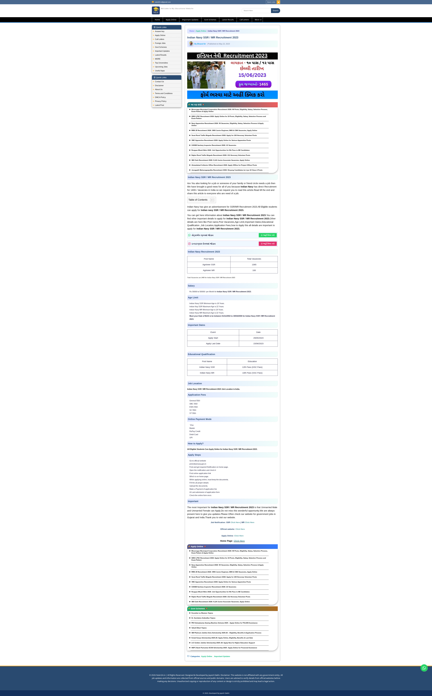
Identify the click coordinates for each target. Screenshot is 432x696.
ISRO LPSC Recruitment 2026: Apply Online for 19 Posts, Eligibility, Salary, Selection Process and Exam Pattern (228, 117)
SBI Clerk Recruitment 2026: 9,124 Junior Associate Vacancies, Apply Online (220, 160)
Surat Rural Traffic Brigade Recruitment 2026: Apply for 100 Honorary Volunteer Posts (224, 135)
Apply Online (171, 19)
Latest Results (228, 19)
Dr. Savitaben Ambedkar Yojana (203, 618)
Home (157, 19)
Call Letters (244, 19)
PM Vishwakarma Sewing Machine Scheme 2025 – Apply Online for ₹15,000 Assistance (224, 623)
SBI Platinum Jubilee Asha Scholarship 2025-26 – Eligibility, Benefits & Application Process (226, 633)
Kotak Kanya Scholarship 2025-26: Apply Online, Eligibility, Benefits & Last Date (222, 638)
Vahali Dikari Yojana (199, 628)
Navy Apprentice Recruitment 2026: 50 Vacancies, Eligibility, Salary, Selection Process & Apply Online (227, 124)
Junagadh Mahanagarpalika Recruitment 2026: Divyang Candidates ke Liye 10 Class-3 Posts (226, 170)
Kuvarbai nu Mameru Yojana (202, 613)
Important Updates (190, 19)
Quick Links (271, 2)
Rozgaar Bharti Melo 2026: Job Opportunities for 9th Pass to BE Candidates (220, 150)
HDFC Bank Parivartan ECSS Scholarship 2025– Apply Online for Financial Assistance (224, 648)
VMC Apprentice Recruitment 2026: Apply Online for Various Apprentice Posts (221, 140)
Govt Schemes (210, 19)
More (257, 19)
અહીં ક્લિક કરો (268, 235)
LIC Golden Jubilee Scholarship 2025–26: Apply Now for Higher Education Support (223, 643)
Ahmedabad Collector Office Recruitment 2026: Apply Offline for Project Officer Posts (224, 165)
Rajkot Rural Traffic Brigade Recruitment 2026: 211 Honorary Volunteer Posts (220, 155)
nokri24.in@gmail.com (163, 2)
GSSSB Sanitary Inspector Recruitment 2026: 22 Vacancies (213, 145)
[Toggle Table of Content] (211, 200)
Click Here (235, 522)
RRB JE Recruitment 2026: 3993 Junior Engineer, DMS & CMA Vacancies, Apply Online (224, 130)
